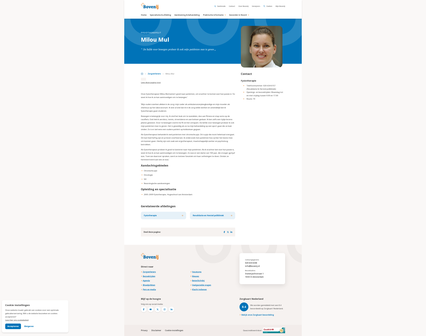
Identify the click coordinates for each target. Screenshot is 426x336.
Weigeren (29, 326)
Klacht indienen (199, 289)
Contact (232, 6)
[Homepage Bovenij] (150, 6)
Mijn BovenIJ (280, 6)
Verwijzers (256, 6)
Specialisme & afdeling (160, 15)
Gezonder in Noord (238, 15)
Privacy (144, 330)
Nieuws (195, 276)
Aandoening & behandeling (187, 15)
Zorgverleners (154, 73)
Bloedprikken (149, 285)
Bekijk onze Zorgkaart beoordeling (257, 315)
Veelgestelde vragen (201, 285)
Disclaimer (156, 330)
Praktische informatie (213, 15)
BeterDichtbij (198, 280)
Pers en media (149, 289)
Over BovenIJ (243, 6)
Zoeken (269, 6)
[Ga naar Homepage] (142, 74)
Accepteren (13, 326)
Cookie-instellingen (174, 330)
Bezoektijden (149, 276)
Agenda (146, 280)
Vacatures (196, 272)
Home (144, 15)
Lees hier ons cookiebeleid (17, 320)
